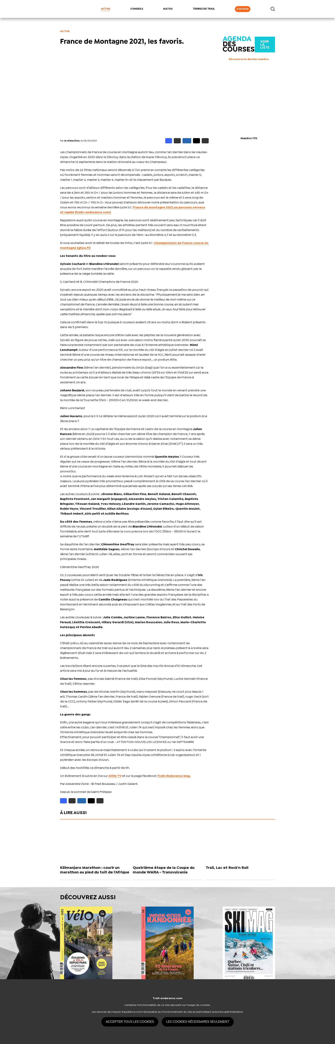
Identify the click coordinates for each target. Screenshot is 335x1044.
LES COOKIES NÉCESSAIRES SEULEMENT (197, 1021)
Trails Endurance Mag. (174, 776)
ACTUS (105, 9)
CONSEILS (136, 9)
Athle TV (114, 776)
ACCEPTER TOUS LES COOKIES (130, 1021)
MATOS (168, 9)
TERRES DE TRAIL (204, 9)
